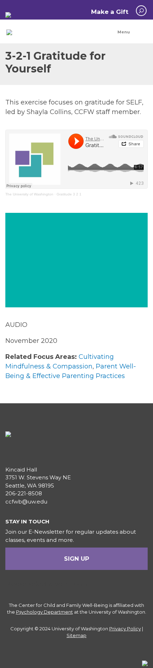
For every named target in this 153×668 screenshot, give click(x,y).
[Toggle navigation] (130, 32)
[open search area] (141, 10)
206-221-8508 (23, 493)
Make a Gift (109, 11)
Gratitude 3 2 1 (69, 194)
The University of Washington (29, 194)
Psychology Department (44, 612)
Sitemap (76, 635)
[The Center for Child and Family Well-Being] (9, 32)
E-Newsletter (46, 531)
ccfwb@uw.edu (26, 501)
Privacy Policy (125, 628)
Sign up (76, 558)
